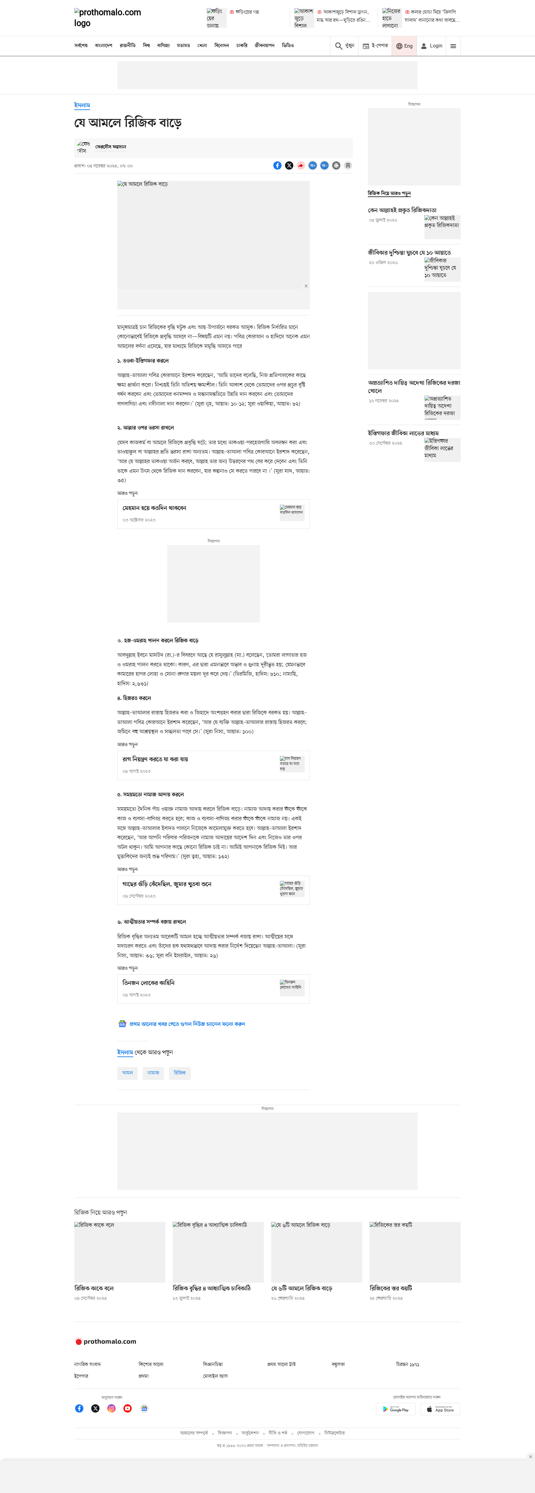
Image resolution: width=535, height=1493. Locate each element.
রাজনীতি (128, 46)
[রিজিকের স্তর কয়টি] (415, 1252)
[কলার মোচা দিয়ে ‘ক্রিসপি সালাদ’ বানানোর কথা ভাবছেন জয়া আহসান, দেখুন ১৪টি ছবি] (392, 18)
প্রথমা (144, 1376)
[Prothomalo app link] (395, 1410)
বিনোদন (222, 46)
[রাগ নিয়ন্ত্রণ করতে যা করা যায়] (292, 764)
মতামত (183, 46)
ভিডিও (288, 46)
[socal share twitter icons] (290, 169)
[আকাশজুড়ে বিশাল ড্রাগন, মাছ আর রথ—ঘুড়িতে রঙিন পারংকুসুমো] (304, 18)
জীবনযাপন (265, 46)
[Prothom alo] (116, 18)
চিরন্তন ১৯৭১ (407, 1364)
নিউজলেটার (334, 1433)
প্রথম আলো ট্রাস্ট (282, 1364)
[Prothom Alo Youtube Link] (131, 1409)
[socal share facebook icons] (278, 169)
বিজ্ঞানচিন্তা (213, 1364)
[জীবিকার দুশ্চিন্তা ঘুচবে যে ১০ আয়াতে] (442, 269)
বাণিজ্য (163, 46)
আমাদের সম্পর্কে (194, 1433)
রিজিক (180, 1073)
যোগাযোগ (306, 1433)
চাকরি (242, 46)
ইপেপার (81, 1376)
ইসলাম (82, 105)
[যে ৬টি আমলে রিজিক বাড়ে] (316, 1252)
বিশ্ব (146, 46)
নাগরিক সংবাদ (87, 1364)
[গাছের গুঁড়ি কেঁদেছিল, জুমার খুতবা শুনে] (292, 889)
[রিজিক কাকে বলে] (119, 1252)
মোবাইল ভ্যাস (215, 1376)
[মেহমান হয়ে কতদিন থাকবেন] (292, 513)
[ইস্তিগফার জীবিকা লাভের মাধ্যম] (442, 450)
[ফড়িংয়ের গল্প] (217, 18)
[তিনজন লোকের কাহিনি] (292, 988)
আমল (127, 1073)
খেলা (202, 46)
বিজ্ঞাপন (225, 1433)
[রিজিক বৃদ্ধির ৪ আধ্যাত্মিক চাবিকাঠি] (218, 1252)
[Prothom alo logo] (105, 1343)
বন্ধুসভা (338, 1364)
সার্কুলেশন (250, 1433)
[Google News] (144, 1409)
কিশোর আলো (151, 1364)
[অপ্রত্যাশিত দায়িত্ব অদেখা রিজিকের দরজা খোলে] (442, 408)
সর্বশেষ (81, 46)
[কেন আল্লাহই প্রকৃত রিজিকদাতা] (442, 227)
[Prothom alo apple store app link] (440, 1410)
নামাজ (153, 1073)
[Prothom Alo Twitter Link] (98, 1409)
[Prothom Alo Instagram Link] (115, 1409)
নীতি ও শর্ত (278, 1433)
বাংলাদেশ (103, 46)
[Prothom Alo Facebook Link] (82, 1409)
